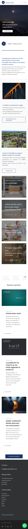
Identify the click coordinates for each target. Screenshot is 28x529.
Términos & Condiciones (8, 515)
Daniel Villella (8, 333)
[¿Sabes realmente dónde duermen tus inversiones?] (14, 422)
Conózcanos (7, 31)
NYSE (3, 503)
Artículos (6, 291)
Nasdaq (3, 497)
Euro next (4, 499)
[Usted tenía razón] (14, 312)
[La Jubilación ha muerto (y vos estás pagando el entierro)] (14, 366)
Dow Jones (4, 493)
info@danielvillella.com (9, 469)
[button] (25, 2)
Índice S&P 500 (5, 495)
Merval (3, 505)
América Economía (6, 480)
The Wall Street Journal (7, 478)
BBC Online (4, 484)
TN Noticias (4, 482)
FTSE (3, 501)
